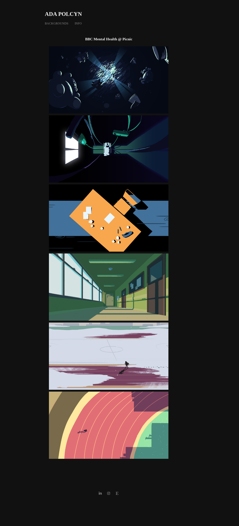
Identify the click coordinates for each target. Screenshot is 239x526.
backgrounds (56, 23)
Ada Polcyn (63, 14)
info (78, 23)
